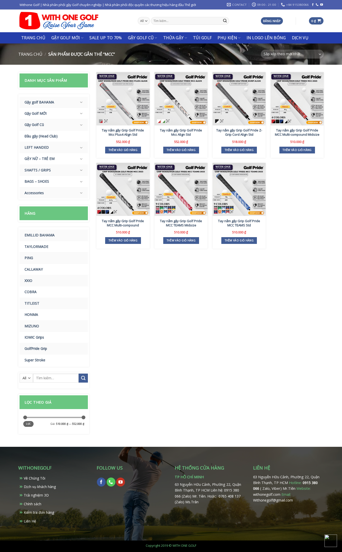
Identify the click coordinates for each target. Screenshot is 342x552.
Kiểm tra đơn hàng (39, 512)
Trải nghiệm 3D (36, 495)
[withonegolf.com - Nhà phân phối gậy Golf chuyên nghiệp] (58, 20)
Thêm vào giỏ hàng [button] (123, 150)
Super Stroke (35, 360)
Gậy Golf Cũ (141, 37)
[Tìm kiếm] (225, 21)
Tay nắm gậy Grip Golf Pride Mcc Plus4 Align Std (123, 132)
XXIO (28, 280)
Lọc (28, 423)
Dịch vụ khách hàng (40, 486)
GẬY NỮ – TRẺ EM (40, 158)
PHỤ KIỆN (227, 37)
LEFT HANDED (37, 147)
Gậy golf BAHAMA (39, 102)
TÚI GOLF (202, 37)
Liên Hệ (30, 521)
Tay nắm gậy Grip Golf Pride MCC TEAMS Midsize (181, 223)
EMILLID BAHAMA (40, 235)
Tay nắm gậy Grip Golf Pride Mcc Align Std (181, 132)
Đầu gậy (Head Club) (41, 136)
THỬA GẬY (173, 37)
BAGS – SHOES (37, 181)
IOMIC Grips (34, 337)
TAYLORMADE (36, 246)
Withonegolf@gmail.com (273, 500)
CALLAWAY (34, 269)
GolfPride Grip (36, 348)
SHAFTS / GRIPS (38, 170)
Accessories (34, 192)
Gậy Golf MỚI (36, 113)
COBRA (31, 291)
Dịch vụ (300, 37)
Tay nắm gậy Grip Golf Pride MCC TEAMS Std (239, 223)
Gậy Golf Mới (65, 37)
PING (29, 257)
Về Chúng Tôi (34, 478)
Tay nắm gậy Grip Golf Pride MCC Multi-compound (123, 223)
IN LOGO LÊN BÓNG (266, 37)
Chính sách (32, 504)
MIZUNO (32, 326)
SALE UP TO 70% (105, 37)
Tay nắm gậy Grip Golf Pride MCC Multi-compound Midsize (297, 132)
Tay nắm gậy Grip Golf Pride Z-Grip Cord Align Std (239, 132)
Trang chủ (33, 37)
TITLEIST (32, 303)
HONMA (31, 314)
